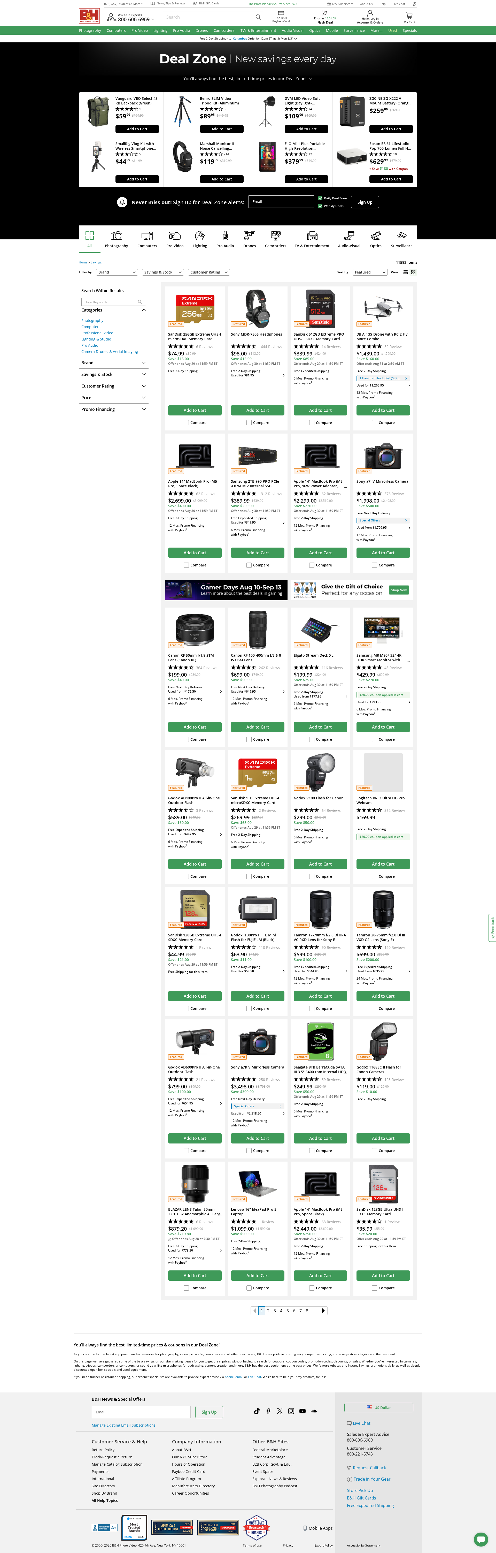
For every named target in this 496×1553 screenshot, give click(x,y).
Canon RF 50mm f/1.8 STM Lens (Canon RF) (191, 657)
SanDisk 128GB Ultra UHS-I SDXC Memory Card (380, 1211)
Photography (116, 245)
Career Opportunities (190, 1493)
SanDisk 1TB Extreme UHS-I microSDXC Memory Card (255, 800)
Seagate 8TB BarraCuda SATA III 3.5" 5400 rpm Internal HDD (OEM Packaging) (320, 1072)
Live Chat (399, 4)
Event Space (262, 1471)
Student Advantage (268, 1456)
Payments (100, 1471)
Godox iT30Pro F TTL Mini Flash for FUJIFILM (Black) (253, 937)
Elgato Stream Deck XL (314, 655)
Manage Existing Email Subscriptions (124, 1425)
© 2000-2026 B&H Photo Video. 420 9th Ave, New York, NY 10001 (139, 1545)
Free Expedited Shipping (370, 1505)
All (89, 245)
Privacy (288, 1545)
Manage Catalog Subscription (117, 1464)
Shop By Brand (104, 1493)
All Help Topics (105, 1500)
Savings (96, 262)
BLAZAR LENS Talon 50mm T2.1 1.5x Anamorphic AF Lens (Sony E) (194, 1214)
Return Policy (103, 1449)
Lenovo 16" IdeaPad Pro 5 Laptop (253, 1211)
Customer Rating (205, 272)
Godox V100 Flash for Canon (319, 798)
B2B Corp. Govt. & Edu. (272, 1464)
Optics (376, 245)
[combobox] (370, 272)
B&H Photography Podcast (274, 1485)
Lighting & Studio (96, 339)
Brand (103, 272)
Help (382, 4)
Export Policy (323, 1545)
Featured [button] (363, 272)
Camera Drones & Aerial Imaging (109, 351)
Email (257, 201)
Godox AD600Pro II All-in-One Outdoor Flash (194, 1069)
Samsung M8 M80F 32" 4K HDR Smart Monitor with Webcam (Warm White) (379, 660)
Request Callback (369, 1468)
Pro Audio (225, 245)
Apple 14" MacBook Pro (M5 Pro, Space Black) (192, 483)
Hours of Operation (188, 1464)
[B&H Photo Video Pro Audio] (91, 16)
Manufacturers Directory (193, 1485)
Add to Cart (137, 128)
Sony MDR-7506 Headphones (256, 334)
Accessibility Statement (363, 1545)
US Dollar (383, 1407)
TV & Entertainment (312, 245)
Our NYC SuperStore (189, 1456)
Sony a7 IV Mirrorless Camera (382, 481)
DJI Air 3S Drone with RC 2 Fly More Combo (382, 336)
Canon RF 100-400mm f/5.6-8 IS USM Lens (256, 657)
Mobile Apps (321, 1528)
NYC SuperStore (342, 4)
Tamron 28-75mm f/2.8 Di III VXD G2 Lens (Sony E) (381, 937)
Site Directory (103, 1485)
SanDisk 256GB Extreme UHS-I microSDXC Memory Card (194, 336)
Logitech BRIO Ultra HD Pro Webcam (381, 800)
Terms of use (252, 1545)
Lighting (200, 245)
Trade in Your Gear (372, 1479)
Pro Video (175, 245)
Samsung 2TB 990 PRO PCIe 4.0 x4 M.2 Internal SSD (255, 483)
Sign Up (365, 202)
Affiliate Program (186, 1478)
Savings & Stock (158, 272)
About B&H (181, 1449)
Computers (147, 245)
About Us (366, 4)
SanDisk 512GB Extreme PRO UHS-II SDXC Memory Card (319, 336)
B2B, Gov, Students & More (122, 4)
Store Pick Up (360, 1490)
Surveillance (402, 245)
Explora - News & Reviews (274, 1478)
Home (83, 262)
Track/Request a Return (112, 1456)
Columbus (240, 38)
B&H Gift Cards (361, 1498)
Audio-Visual (349, 245)
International (103, 1478)
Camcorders (275, 245)
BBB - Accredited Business (105, 1528)
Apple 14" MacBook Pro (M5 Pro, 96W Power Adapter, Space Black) (318, 486)
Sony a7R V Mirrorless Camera (257, 1067)
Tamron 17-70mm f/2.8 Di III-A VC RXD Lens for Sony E (320, 937)
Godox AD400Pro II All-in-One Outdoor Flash (194, 800)
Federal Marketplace (270, 1449)
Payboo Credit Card (188, 1471)
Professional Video (97, 332)
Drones (249, 245)
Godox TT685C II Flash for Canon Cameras (379, 1069)
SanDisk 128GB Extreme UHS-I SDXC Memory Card (194, 937)
